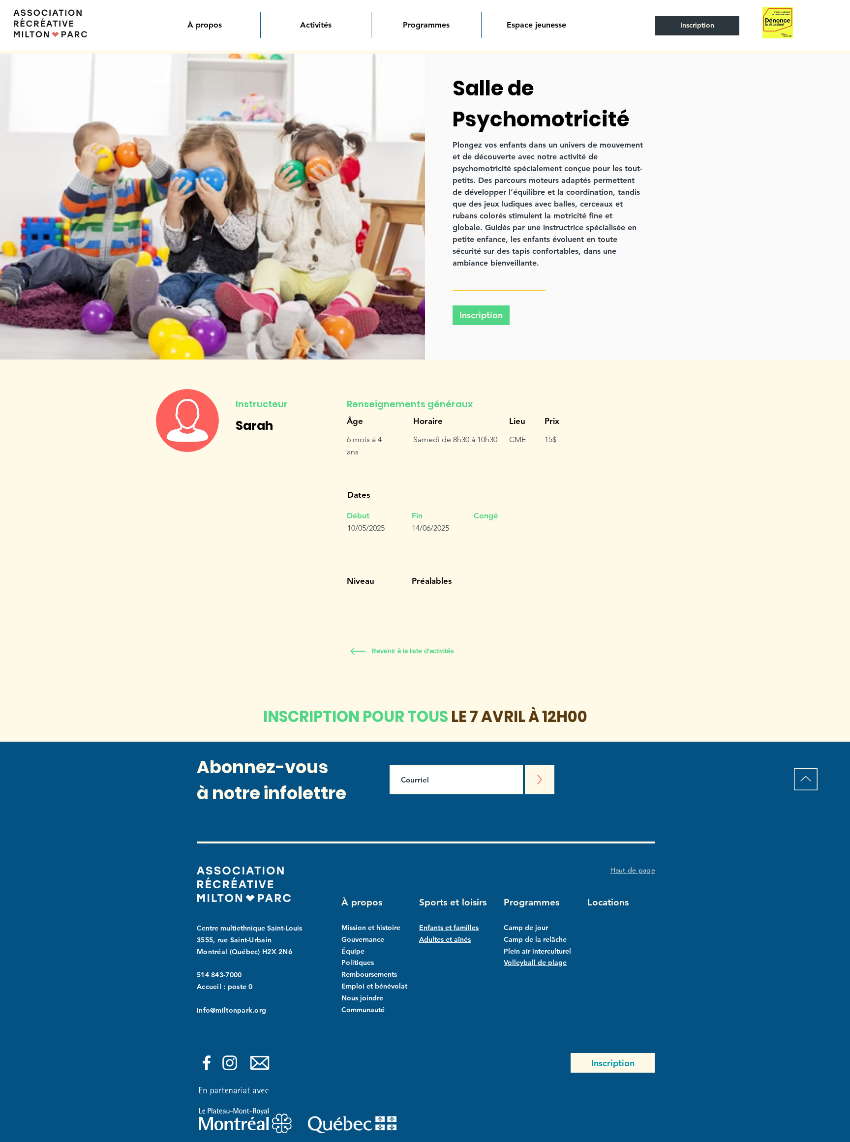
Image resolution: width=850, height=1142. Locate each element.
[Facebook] (206, 1063)
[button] (205, 25)
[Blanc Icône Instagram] (230, 1063)
